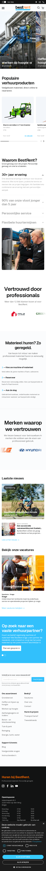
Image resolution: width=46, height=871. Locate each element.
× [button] (43, 824)
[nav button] (5, 8)
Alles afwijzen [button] (23, 862)
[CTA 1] (2, 655)
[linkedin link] (12, 786)
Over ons (28, 702)
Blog (4, 747)
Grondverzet (7, 698)
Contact (27, 706)
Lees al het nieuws (10, 540)
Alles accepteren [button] (23, 857)
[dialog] (23, 846)
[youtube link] (16, 786)
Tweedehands (30, 720)
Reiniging (6, 730)
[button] (42, 40)
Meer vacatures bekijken (12, 608)
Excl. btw (11, 2)
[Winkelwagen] (43, 8)
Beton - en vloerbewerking (8, 720)
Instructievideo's (9, 755)
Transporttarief (31, 716)
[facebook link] (7, 786)
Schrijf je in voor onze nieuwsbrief (16, 675)
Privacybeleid (36, 842)
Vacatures (28, 698)
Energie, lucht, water (11, 735)
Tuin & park (7, 726)
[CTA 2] (5, 655)
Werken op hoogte (10, 709)
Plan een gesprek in (11, 648)
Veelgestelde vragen (11, 751)
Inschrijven (37, 679)
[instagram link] (3, 786)
